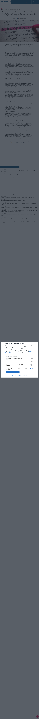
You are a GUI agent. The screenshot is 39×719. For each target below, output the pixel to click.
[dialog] (19, 359)
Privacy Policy (25, 375)
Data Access (19, 375)
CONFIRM (12, 372)
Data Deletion (14, 375)
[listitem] (19, 356)
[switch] (31, 358)
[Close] (36, 343)
